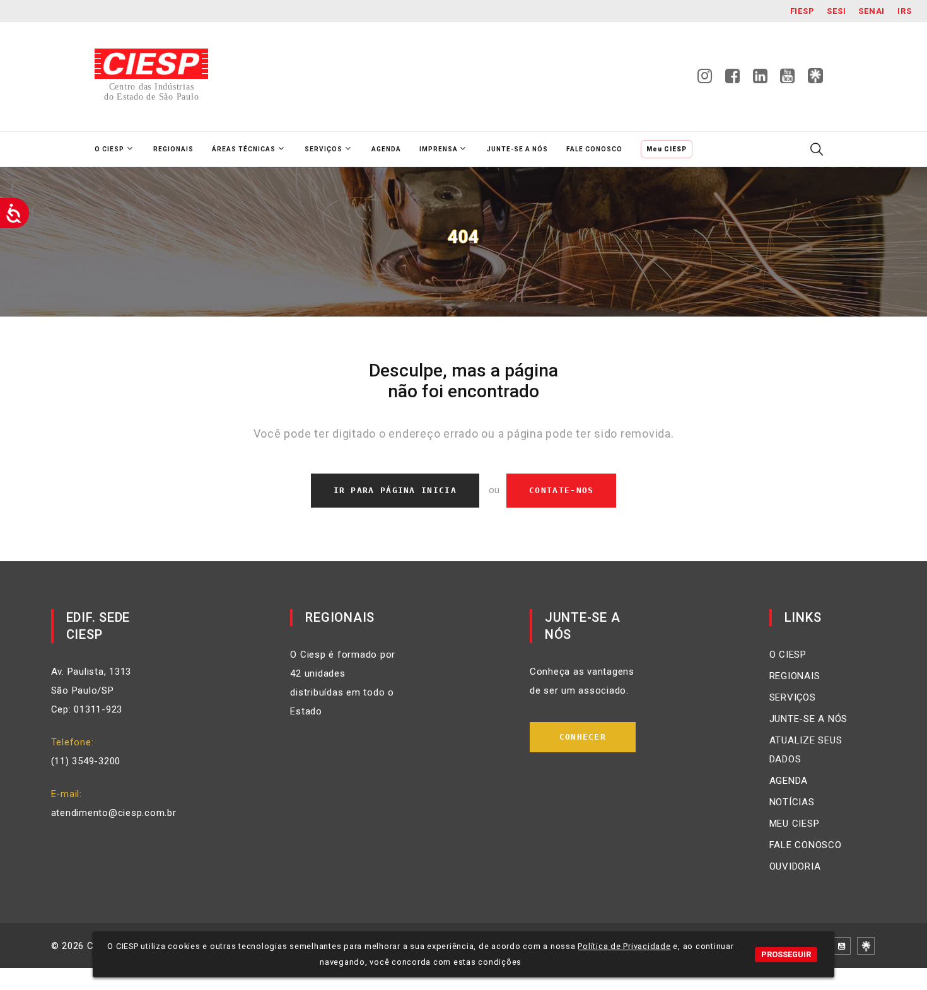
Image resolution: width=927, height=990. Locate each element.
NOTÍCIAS (792, 802)
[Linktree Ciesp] (815, 76)
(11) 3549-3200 (86, 761)
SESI (836, 11)
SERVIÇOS (792, 697)
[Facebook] (732, 79)
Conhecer (582, 737)
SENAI (871, 11)
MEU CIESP (794, 823)
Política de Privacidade (624, 946)
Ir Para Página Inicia (395, 490)
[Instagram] (705, 79)
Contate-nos (561, 490)
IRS (904, 11)
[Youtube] (787, 79)
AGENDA (788, 780)
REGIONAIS (794, 676)
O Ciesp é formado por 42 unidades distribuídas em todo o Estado (342, 683)
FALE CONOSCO (805, 845)
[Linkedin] (760, 79)
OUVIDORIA (795, 866)
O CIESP (788, 654)
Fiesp (802, 11)
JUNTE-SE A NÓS (808, 719)
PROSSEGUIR (786, 954)
